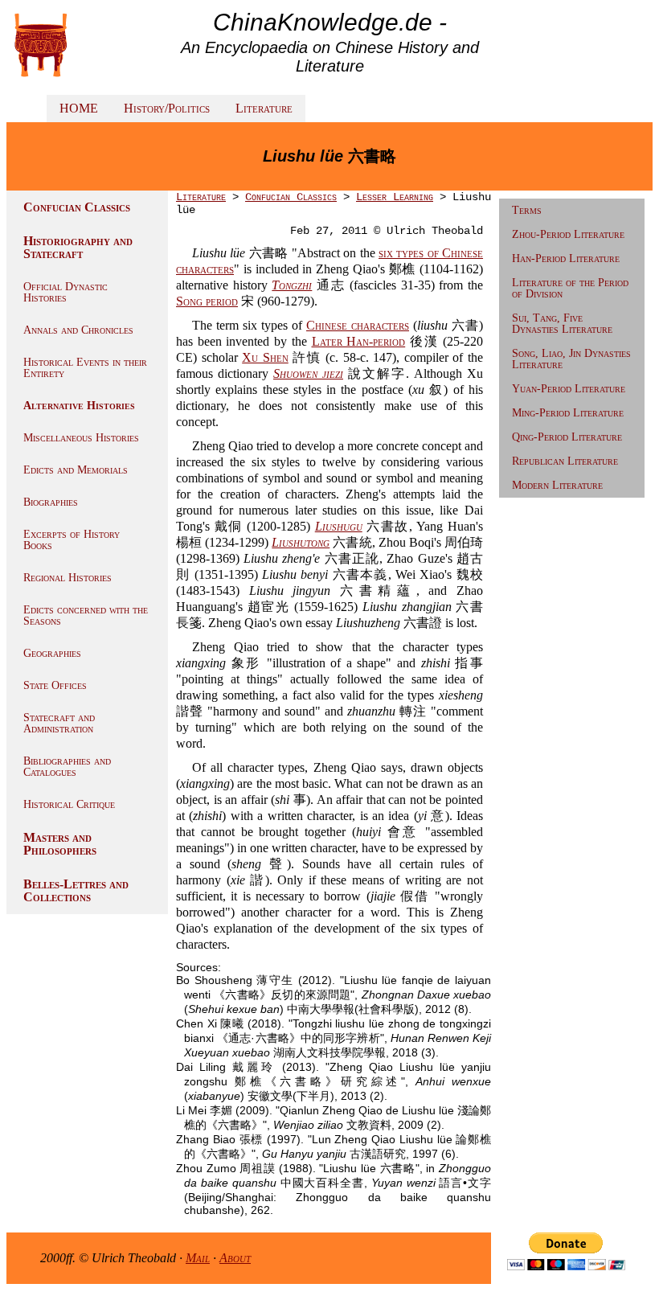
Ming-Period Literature (568, 413)
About (235, 1258)
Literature (264, 108)
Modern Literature (557, 485)
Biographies (50, 502)
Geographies (52, 653)
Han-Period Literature (566, 258)
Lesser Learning (394, 197)
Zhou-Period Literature (568, 234)
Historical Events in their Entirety (85, 367)
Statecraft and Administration (59, 723)
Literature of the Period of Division (570, 288)
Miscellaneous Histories (81, 438)
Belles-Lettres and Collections (76, 890)
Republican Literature (565, 461)
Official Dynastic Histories (65, 292)
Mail (198, 1258)
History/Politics (167, 108)
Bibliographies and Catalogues (67, 766)
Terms (527, 210)
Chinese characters (357, 325)
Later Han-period (359, 341)
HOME (78, 108)
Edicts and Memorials (75, 470)
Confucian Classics (76, 207)
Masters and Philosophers (59, 844)
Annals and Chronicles (78, 330)
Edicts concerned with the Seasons (85, 615)
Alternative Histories (79, 406)
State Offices (55, 685)
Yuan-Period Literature (568, 389)
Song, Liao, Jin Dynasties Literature (571, 359)
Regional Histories (67, 578)
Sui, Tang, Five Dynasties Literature (562, 323)
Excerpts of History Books (71, 540)
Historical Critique (69, 804)
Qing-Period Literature (567, 437)
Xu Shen (265, 357)
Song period (207, 301)
